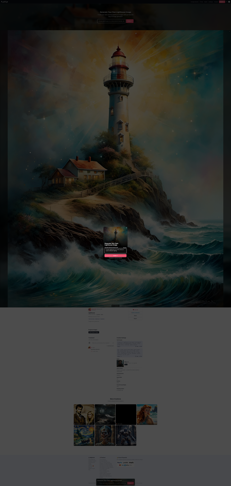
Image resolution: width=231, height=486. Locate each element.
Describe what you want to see (111, 247)
